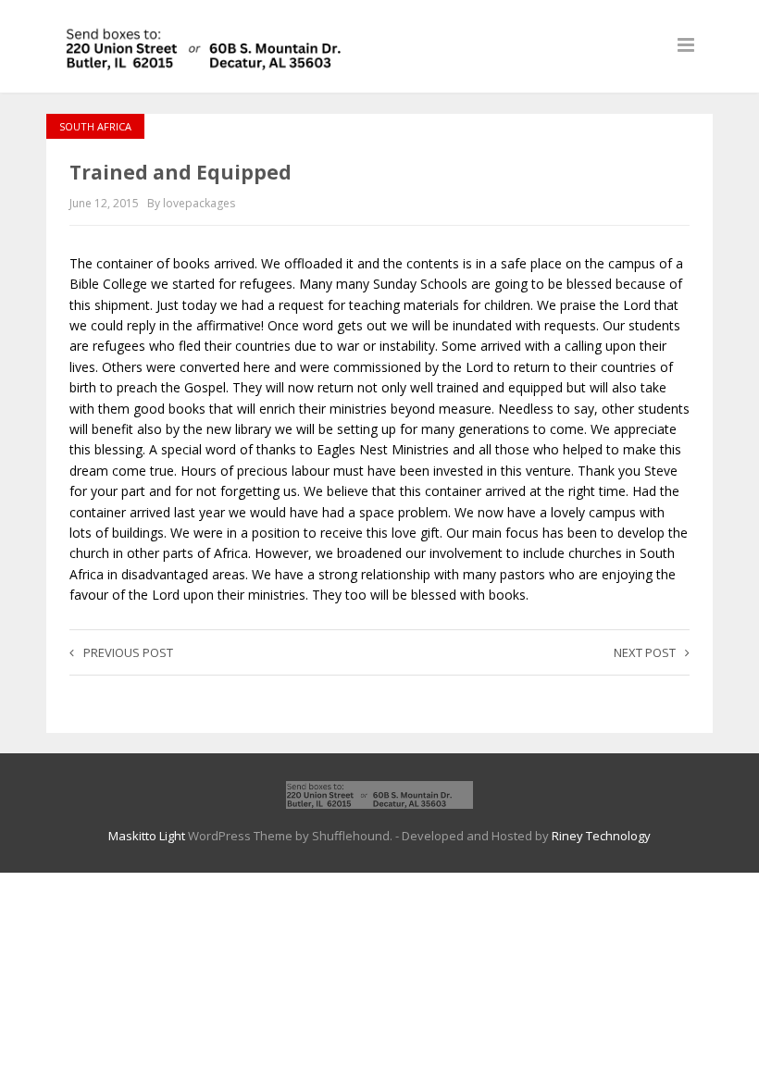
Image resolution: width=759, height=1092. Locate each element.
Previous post (128, 652)
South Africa (95, 126)
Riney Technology (601, 835)
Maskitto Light (146, 835)
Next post (645, 652)
